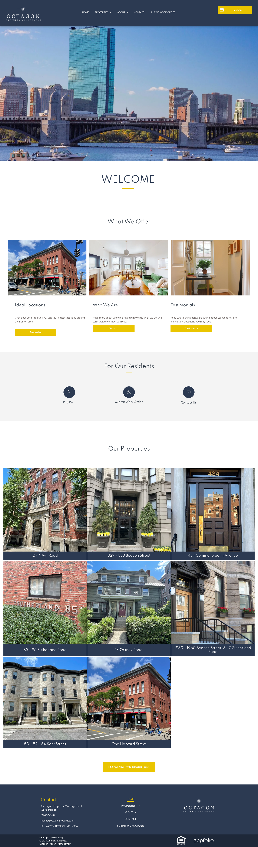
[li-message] (189, 397)
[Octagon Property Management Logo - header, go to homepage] (23, 6)
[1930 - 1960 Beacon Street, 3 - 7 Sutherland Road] (213, 602)
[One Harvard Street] (129, 698)
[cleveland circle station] (47, 267)
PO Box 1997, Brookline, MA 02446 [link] (59, 825)
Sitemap (43, 837)
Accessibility (57, 837)
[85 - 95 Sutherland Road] (45, 602)
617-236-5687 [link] (48, 815)
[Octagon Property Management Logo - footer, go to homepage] (199, 797)
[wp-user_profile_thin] (69, 397)
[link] (163, 12)
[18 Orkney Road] (129, 602)
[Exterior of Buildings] (128, 267)
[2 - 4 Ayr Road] (45, 510)
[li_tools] (129, 397)
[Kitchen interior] (210, 267)
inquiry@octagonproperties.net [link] (57, 820)
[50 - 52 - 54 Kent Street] (45, 698)
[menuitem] (85, 12)
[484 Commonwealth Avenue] (213, 510)
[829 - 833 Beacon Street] (129, 510)
